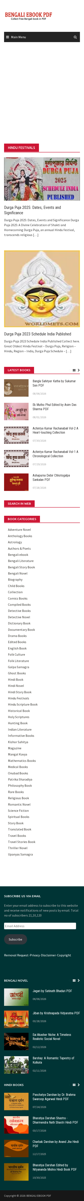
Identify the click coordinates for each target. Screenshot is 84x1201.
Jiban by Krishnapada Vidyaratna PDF (56, 1013)
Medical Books (18, 767)
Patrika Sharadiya (20, 779)
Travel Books (17, 836)
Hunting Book (18, 723)
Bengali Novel (18, 573)
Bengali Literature (21, 561)
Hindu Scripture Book (23, 704)
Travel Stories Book (21, 842)
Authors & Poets (19, 548)
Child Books (16, 586)
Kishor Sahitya (18, 742)
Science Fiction (18, 810)
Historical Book (19, 711)
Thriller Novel (18, 848)
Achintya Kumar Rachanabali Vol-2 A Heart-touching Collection (55, 430)
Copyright (64, 955)
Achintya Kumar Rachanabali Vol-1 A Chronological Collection (55, 454)
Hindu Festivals (18, 698)
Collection (15, 592)
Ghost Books (17, 673)
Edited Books (17, 642)
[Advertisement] (42, 93)
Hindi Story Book (19, 692)
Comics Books (18, 598)
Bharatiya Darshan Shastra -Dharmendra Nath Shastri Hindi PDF (55, 1120)
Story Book (15, 823)
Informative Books (21, 735)
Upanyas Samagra (20, 854)
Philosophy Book (20, 785)
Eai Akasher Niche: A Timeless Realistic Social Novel (52, 1037)
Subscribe (15, 939)
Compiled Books (19, 604)
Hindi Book (15, 679)
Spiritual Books (18, 817)
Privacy (35, 955)
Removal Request (16, 955)
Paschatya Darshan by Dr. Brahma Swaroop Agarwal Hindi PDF (54, 1097)
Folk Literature (18, 661)
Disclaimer (48, 955)
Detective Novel (19, 617)
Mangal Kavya (17, 754)
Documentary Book (21, 630)
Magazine (14, 748)
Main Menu (18, 37)
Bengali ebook (18, 555)
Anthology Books (20, 536)
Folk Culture (16, 654)
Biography (15, 579)
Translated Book (19, 829)
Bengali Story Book (21, 567)
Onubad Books (18, 773)
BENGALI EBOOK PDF (39, 1196)
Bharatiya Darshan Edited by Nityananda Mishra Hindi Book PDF (55, 1167)
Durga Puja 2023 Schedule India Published (37, 334)
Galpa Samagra (18, 667)
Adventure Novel (19, 529)
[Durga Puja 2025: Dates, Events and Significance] (42, 178)
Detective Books (19, 611)
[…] (35, 235)
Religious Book (18, 798)
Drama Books (17, 636)
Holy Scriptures (18, 717)
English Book (17, 648)
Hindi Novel (16, 686)
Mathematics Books (22, 761)
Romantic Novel (19, 804)
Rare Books (16, 792)
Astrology (15, 542)
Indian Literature (20, 729)
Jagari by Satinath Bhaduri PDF (52, 991)
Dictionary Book (19, 623)
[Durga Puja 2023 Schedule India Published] (42, 288)
